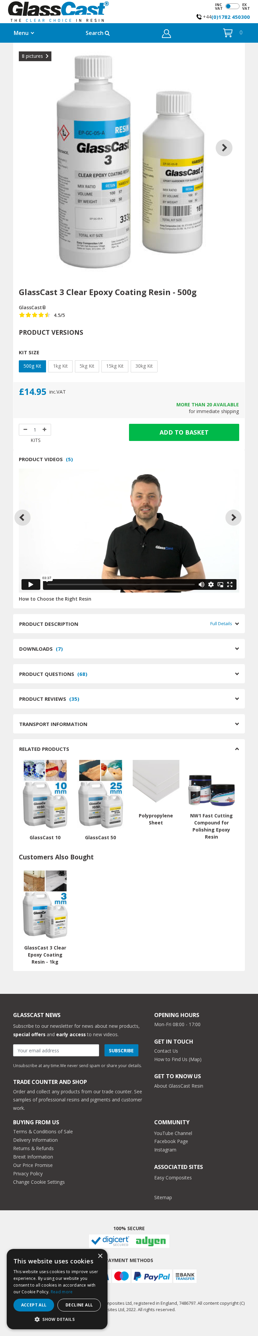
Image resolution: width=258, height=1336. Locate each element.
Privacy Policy (28, 1173)
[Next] (233, 517)
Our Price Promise (33, 1165)
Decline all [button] (79, 1305)
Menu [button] (21, 33)
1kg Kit (60, 366)
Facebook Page (171, 1141)
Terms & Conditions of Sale (43, 1131)
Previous (29, 139)
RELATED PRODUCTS (44, 748)
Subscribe (121, 1050)
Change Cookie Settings (39, 1182)
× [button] (99, 1256)
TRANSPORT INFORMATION (53, 724)
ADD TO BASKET (184, 432)
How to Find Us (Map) (178, 1059)
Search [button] (95, 33)
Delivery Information (35, 1140)
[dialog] (57, 1289)
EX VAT (246, 6)
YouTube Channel (173, 1133)
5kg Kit (87, 366)
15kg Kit (115, 366)
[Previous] (22, 517)
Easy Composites (173, 1177)
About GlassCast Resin (178, 1086)
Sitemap (163, 1197)
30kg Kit (144, 366)
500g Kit (32, 366)
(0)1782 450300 (230, 16)
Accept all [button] (34, 1305)
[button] (166, 34)
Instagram (165, 1149)
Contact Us (166, 1051)
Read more (62, 1292)
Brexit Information (33, 1156)
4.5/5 (59, 315)
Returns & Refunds (33, 1148)
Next (229, 139)
